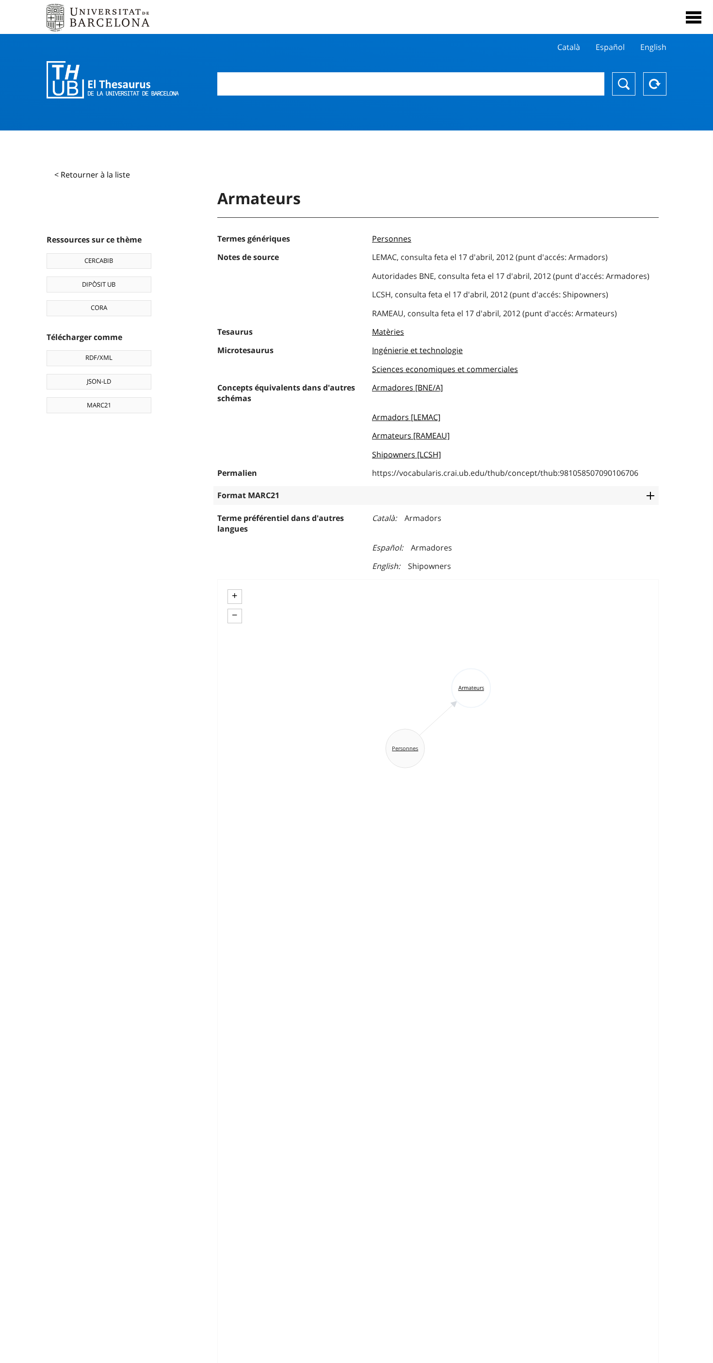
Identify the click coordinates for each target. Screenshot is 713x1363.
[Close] (693, 17)
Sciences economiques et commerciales (445, 369)
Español (610, 47)
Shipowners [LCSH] (406, 454)
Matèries (388, 331)
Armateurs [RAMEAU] (411, 435)
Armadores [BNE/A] (407, 387)
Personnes (391, 238)
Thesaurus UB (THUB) (112, 80)
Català (568, 47)
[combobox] (411, 84)
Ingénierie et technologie (417, 350)
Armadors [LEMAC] (406, 417)
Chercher (623, 84)
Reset (654, 84)
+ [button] (234, 595)
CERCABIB (98, 260)
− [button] (234, 615)
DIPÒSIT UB (98, 284)
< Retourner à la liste (92, 174)
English (653, 47)
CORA (99, 307)
